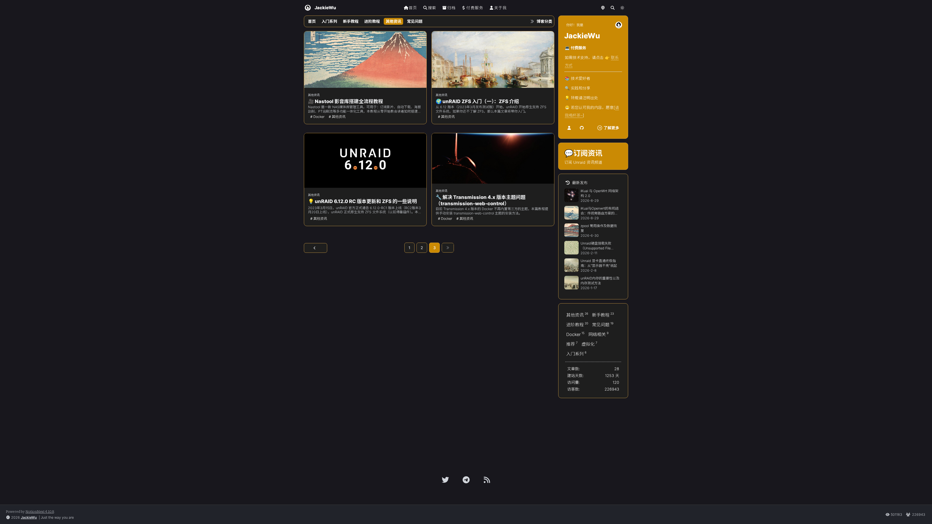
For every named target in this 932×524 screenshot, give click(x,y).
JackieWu (29, 517)
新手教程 (350, 21)
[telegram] (466, 479)
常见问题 (415, 21)
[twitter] (445, 479)
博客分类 (544, 21)
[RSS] (486, 479)
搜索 (432, 7)
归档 (451, 7)
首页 (413, 7)
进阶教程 (372, 21)
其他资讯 (393, 21)
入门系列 (329, 21)
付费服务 (474, 7)
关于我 (500, 7)
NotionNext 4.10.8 (39, 512)
